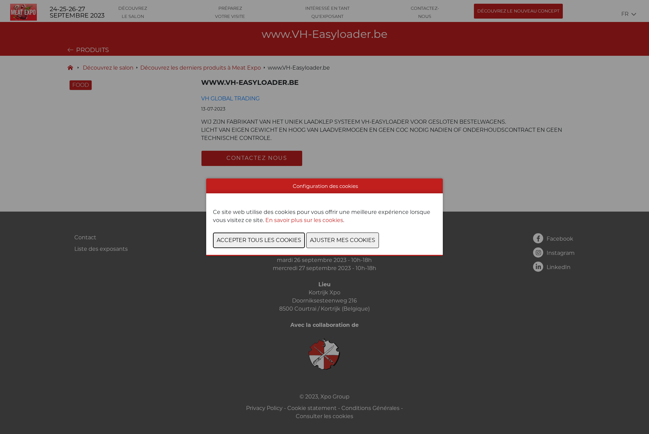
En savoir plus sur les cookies (304, 220)
